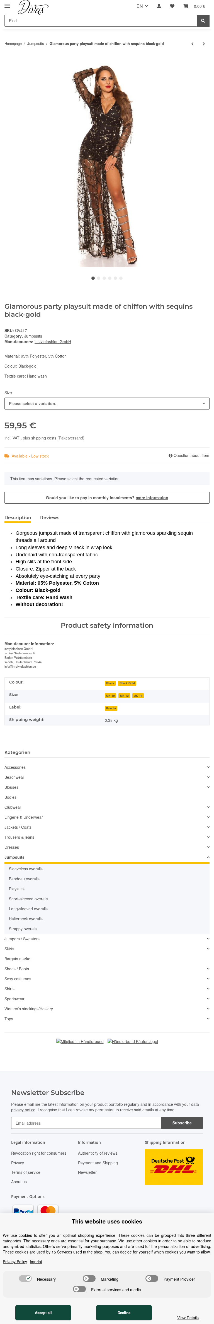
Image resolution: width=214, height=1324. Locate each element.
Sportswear (14, 998)
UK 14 (138, 696)
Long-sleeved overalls (28, 908)
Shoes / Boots (16, 968)
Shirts (9, 988)
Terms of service (25, 1172)
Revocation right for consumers (38, 1153)
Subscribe (182, 1122)
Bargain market (17, 958)
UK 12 (124, 696)
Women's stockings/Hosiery (28, 1008)
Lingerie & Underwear (23, 817)
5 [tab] (115, 278)
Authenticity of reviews (97, 1153)
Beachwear (14, 777)
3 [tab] (104, 278)
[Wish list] (172, 6)
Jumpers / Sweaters (22, 938)
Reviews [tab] (49, 517)
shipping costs (44, 438)
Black (110, 683)
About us (19, 1181)
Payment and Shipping (98, 1162)
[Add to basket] (8, 60)
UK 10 (110, 696)
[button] (159, 6)
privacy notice (23, 1109)
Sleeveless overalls (26, 868)
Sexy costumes (17, 978)
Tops (8, 1018)
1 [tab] (93, 278)
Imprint (36, 1261)
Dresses (11, 847)
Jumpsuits (33, 336)
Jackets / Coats (17, 827)
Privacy (17, 1162)
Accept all (43, 1312)
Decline (124, 1312)
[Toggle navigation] (7, 3)
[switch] (25, 1278)
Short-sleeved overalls (28, 898)
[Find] (203, 21)
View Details (188, 1317)
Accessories (15, 767)
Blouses (11, 787)
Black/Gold (127, 683)
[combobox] (107, 403)
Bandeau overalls (24, 878)
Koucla (111, 708)
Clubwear (12, 807)
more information (152, 497)
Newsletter (87, 1172)
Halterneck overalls (26, 918)
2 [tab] (98, 278)
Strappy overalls (23, 928)
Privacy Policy (15, 1261)
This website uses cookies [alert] (107, 1221)
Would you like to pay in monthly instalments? (107, 497)
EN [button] (140, 6)
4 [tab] (109, 278)
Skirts (9, 948)
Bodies (10, 797)
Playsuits (17, 888)
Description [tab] (17, 517)
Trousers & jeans (19, 837)
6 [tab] (121, 278)
